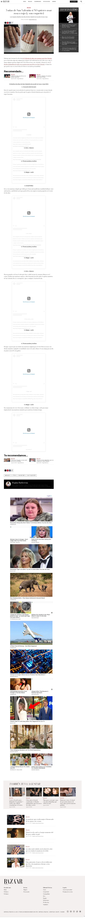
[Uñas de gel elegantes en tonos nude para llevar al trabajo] (7, 460)
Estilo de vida (46, 1)
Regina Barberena (33, 19)
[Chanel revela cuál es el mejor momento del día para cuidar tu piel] (15, 833)
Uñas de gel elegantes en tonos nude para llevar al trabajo (19, 460)
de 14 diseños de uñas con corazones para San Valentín (37, 58)
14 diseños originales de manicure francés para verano (44, 76)
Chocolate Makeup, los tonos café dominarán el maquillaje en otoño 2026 (69, 43)
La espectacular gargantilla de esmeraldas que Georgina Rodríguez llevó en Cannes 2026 (69, 32)
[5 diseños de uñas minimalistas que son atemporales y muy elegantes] (32, 460)
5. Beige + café (29, 391)
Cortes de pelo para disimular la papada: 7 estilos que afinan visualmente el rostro (16, 802)
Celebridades (37, 1)
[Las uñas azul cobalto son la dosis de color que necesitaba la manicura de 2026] (15, 849)
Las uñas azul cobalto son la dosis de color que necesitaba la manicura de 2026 (39, 850)
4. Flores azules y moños (28, 319)
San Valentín (31, 475)
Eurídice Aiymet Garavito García (37, 823)
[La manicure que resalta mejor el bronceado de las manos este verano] (15, 820)
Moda (24, 1)
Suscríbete (74, 1)
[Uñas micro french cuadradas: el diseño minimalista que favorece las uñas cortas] (34, 792)
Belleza (30, 1)
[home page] (6, 1)
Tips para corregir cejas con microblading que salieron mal (50, 801)
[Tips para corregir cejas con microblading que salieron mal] (51, 792)
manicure (21, 475)
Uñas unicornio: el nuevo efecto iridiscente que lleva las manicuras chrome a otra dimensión (39, 864)
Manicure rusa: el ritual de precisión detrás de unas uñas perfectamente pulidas (68, 802)
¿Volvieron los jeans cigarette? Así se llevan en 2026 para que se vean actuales (69, 49)
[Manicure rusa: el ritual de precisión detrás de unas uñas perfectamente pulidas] (68, 792)
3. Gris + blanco (29, 233)
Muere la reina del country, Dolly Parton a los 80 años (68, 37)
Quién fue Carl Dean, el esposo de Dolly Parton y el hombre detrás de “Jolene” (69, 26)
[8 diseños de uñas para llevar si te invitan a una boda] (7, 76)
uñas (14, 475)
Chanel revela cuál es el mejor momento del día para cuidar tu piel (39, 833)
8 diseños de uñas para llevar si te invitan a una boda (18, 76)
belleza (7, 475)
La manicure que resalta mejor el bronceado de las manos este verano (40, 820)
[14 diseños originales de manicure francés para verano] (32, 76)
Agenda (54, 1)
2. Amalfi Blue (28, 134)
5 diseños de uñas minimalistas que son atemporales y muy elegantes (45, 460)
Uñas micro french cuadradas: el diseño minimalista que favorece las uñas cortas (34, 802)
